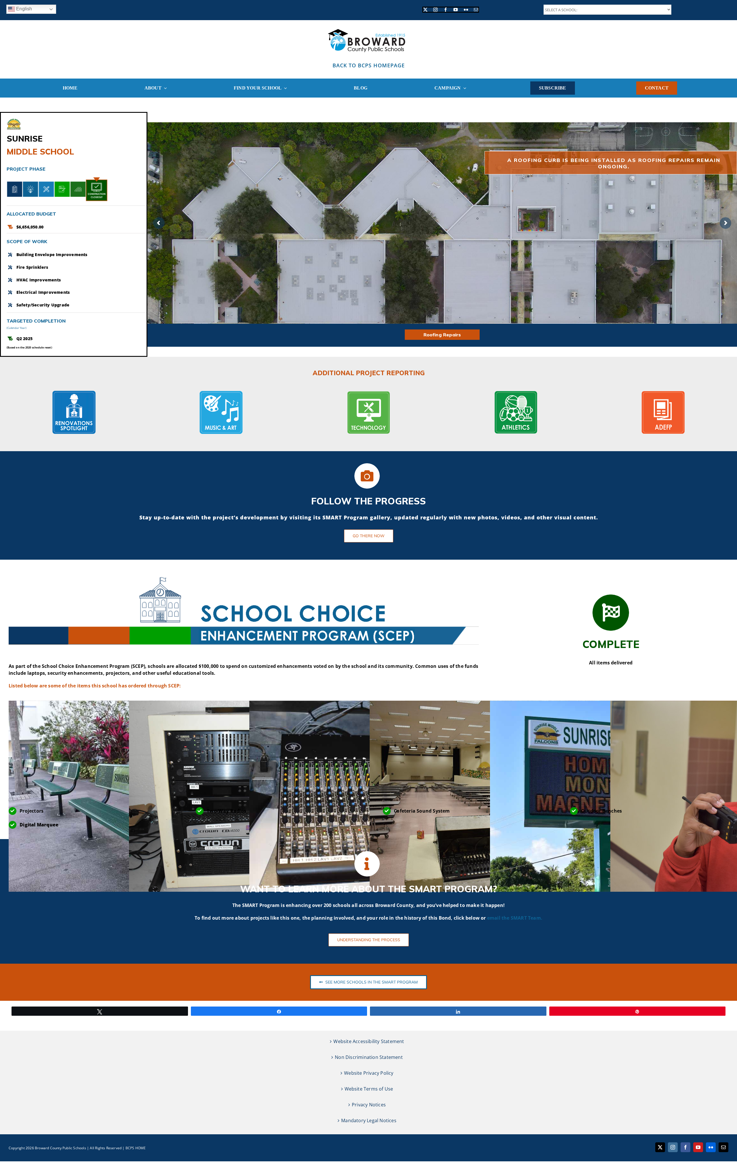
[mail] (476, 9)
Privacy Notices (369, 1104)
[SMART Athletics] (515, 393)
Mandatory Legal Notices (368, 1120)
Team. (535, 918)
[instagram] (435, 9)
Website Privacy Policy (368, 1073)
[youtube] (455, 9)
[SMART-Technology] (368, 393)
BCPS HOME (136, 1148)
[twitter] (425, 9)
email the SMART (507, 918)
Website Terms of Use (369, 1089)
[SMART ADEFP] (663, 393)
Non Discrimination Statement (369, 1057)
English (23, 8)
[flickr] (466, 9)
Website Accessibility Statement (368, 1041)
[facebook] (445, 9)
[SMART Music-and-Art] (221, 393)
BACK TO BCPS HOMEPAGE (369, 65)
